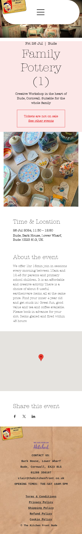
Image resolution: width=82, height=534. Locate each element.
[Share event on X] (24, 416)
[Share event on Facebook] (15, 416)
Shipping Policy (41, 508)
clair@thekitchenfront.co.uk (41, 478)
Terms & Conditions (41, 496)
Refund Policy (41, 514)
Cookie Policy (41, 519)
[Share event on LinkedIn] (33, 416)
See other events (41, 121)
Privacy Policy (41, 502)
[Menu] (41, 12)
